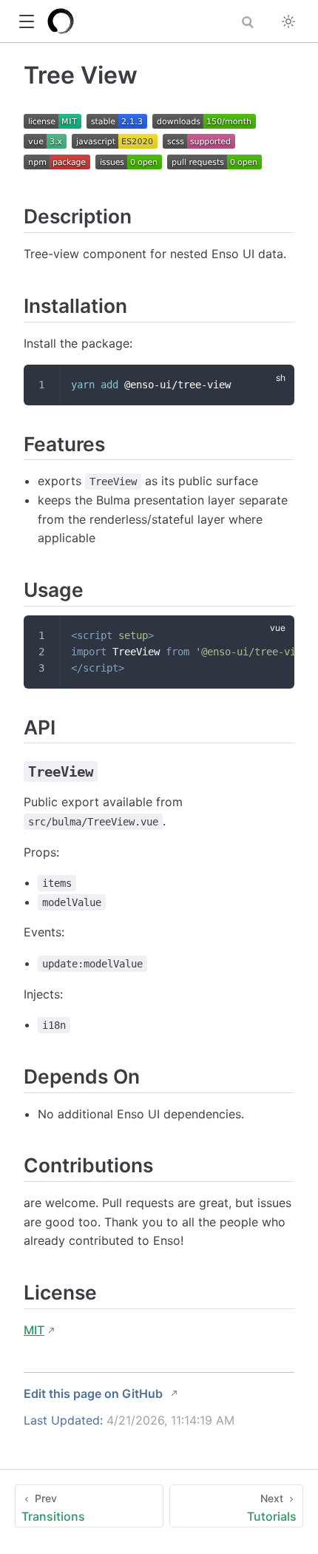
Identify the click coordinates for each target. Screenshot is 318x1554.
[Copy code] (274, 384)
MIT (34, 1329)
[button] (26, 21)
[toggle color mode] (288, 21)
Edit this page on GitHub (93, 1393)
